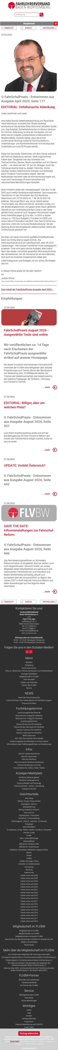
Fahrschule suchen (29, 668)
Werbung (29, 870)
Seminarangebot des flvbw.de (29, 713)
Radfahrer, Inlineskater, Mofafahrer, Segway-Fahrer (29, 850)
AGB (29, 1013)
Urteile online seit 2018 (29, 898)
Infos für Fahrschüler (29, 756)
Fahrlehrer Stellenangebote (29, 777)
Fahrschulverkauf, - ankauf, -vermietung (29, 786)
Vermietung (29, 867)
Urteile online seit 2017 (29, 901)
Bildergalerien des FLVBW (29, 995)
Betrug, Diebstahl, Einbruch (29, 810)
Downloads (29, 998)
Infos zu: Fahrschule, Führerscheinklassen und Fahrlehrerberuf (29, 671)
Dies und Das (29, 813)
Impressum (29, 1022)
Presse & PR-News (29, 703)
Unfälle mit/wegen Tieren (29, 861)
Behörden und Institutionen (29, 980)
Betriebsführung (29, 807)
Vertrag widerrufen (29, 1019)
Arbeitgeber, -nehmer (29, 804)
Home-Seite (14, 1041)
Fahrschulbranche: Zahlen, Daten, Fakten (29, 768)
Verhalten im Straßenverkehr (29, 864)
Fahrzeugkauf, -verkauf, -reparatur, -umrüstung (29, 821)
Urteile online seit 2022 (29, 887)
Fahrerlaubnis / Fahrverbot (29, 815)
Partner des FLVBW (29, 685)
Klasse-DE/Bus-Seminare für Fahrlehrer (29, 727)
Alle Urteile (29, 798)
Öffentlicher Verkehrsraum (29, 847)
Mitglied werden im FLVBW (29, 933)
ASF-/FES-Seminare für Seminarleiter (29, 738)
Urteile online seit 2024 (29, 881)
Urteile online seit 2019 (29, 895)
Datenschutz (29, 873)
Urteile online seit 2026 (29, 875)
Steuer (29, 855)
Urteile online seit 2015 (29, 907)
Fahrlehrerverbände (29, 983)
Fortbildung (29, 665)
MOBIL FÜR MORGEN (29, 942)
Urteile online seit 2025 (29, 878)
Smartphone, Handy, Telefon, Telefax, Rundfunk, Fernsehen (29, 830)
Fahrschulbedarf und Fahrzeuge (29, 783)
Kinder (29, 835)
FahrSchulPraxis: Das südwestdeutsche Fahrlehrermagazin (29, 700)
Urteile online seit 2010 (29, 921)
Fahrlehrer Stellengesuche (29, 780)
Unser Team (29, 1027)
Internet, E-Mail (29, 833)
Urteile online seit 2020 (29, 893)
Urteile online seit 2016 (29, 904)
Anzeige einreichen (29, 789)
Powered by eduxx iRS (29, 1048)
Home (29, 1010)
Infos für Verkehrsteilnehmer (29, 754)
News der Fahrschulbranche (29, 698)
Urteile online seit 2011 (29, 918)
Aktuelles (29, 662)
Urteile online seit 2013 (29, 913)
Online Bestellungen (29, 1001)
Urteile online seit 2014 (29, 910)
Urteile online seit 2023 (29, 884)
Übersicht (9, 28)
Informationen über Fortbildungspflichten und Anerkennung (29, 744)
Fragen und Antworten (29, 682)
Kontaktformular (31, 633)
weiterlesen (48, 28)
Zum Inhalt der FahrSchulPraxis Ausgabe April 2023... (27, 289)
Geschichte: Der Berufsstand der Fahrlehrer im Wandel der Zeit (29, 939)
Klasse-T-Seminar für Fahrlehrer (29, 730)
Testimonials (29, 945)
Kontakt (29, 1016)
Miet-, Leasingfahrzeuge (29, 838)
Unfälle (29, 858)
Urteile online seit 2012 (29, 915)
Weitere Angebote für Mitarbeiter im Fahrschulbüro (29, 741)
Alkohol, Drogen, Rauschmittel (29, 801)
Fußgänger (29, 824)
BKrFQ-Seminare (29, 736)
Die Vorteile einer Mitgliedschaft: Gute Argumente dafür (29, 954)
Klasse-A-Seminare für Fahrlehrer (29, 733)
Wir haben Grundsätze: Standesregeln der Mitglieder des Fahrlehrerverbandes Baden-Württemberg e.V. (29, 964)
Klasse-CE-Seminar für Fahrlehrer (29, 724)
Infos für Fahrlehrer (29, 759)
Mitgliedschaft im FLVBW (29, 677)
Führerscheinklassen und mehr (29, 765)
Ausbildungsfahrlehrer (29, 721)
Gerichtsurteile (29, 679)
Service (29, 688)
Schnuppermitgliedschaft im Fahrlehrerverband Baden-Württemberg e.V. (29, 957)
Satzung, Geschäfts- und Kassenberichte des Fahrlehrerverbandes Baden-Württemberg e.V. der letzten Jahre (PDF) (29, 969)
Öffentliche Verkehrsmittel (29, 844)
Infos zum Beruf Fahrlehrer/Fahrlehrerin (29, 762)
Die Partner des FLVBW (29, 985)
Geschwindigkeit (29, 827)
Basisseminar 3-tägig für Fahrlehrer (29, 716)
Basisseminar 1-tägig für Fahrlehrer (29, 718)
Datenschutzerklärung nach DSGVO (29, 1024)
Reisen (29, 853)
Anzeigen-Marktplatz (29, 674)
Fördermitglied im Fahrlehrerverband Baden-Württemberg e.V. (29, 960)
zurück (28, 28)
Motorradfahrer (29, 841)
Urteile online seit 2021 (29, 890)
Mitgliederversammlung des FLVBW (29, 936)
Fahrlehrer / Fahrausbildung (29, 818)
